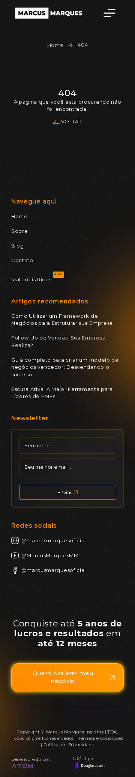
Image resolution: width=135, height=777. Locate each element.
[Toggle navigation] (109, 13)
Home (55, 45)
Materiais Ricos (31, 279)
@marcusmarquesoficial (53, 540)
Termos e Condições (100, 738)
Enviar (64, 492)
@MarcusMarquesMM (50, 555)
